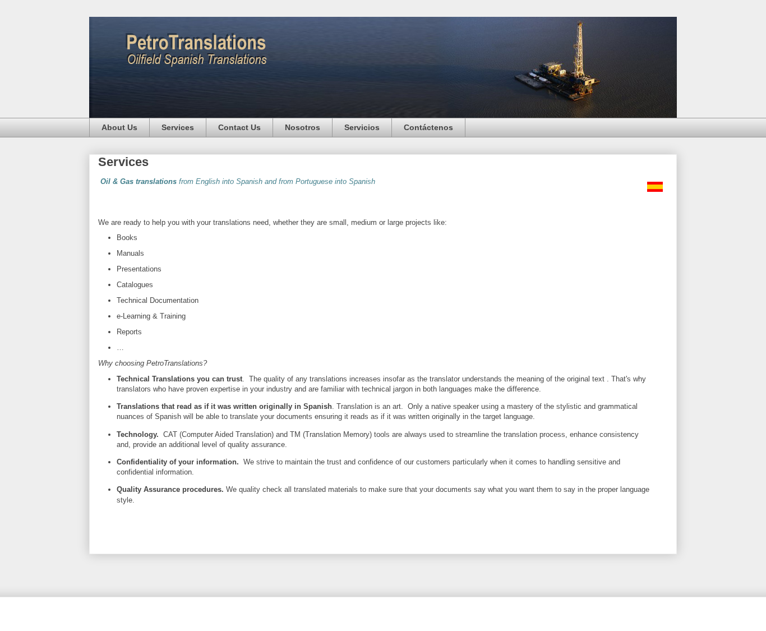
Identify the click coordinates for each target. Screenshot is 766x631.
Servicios (362, 127)
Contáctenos (428, 127)
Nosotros (302, 127)
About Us (119, 127)
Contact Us (239, 127)
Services (177, 127)
